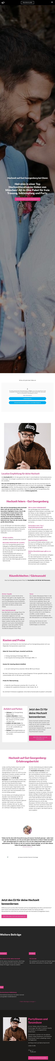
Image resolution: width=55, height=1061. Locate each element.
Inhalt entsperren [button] (27, 398)
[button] (52, 2)
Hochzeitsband (35, 774)
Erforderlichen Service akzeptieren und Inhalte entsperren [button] (27, 402)
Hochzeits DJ (8, 477)
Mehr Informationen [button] (27, 395)
